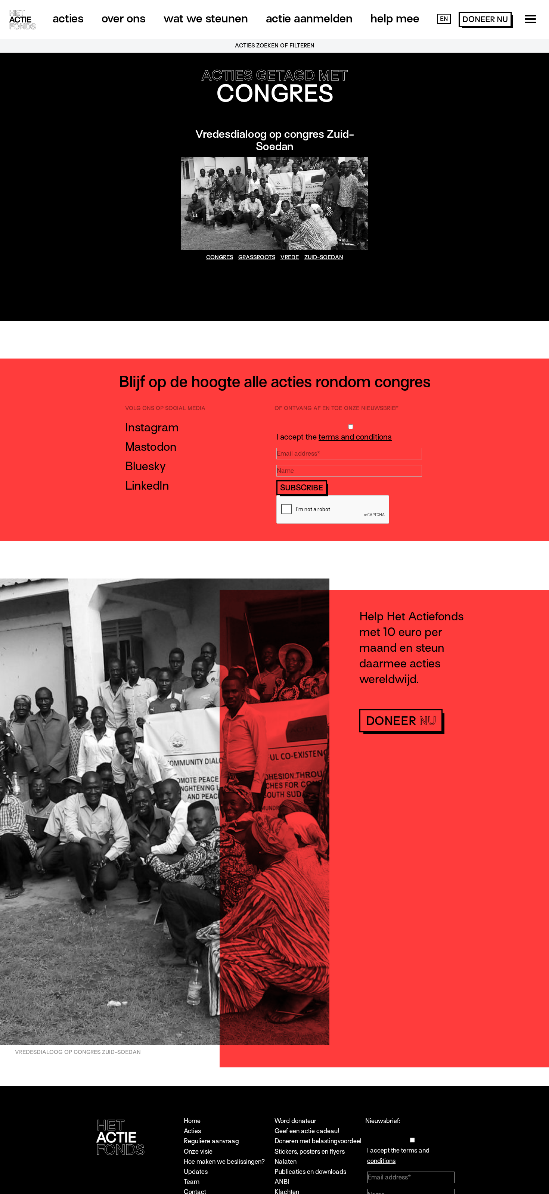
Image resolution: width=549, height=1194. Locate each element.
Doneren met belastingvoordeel (318, 1141)
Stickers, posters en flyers (309, 1151)
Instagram (152, 427)
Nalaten (285, 1161)
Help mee (394, 18)
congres (219, 257)
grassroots (256, 257)
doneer (485, 19)
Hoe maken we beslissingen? (224, 1161)
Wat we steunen (206, 18)
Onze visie (198, 1151)
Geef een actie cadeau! (306, 1131)
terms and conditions (355, 436)
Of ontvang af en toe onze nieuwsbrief (336, 408)
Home (192, 1121)
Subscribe (301, 487)
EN (444, 19)
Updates (196, 1171)
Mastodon (151, 446)
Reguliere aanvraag (211, 1141)
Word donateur (295, 1121)
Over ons (124, 18)
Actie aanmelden (309, 18)
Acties (68, 18)
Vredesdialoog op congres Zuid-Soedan (274, 140)
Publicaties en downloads (310, 1171)
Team (191, 1181)
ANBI (281, 1181)
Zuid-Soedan (323, 257)
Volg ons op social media (165, 408)
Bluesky (145, 466)
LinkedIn (147, 485)
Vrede (289, 257)
